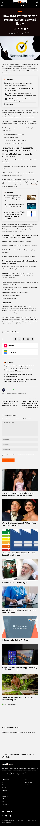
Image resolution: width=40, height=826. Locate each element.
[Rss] (10, 815)
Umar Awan (12, 33)
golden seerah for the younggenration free (20, 366)
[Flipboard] (5, 346)
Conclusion (9, 104)
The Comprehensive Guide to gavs (15, 583)
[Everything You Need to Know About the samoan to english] (20, 684)
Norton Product (15, 332)
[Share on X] (15, 28)
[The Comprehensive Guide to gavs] (20, 569)
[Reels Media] (20, 1)
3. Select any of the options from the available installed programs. (18, 100)
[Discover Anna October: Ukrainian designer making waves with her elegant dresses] (20, 480)
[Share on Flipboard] (18, 28)
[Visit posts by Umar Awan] (3, 390)
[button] (3, 2)
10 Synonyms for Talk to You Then (15, 640)
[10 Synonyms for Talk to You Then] (20, 627)
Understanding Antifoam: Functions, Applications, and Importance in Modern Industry (14, 198)
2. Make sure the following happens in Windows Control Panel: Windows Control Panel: (20, 94)
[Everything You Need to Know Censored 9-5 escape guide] (31, 206)
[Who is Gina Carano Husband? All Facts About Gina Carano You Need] (20, 510)
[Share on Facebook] (12, 28)
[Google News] (5, 352)
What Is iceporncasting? (11, 727)
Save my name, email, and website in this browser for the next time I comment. (19, 454)
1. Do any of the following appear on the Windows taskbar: (19, 89)
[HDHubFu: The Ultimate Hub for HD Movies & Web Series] (20, 742)
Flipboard (10, 346)
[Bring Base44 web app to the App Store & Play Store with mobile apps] (20, 654)
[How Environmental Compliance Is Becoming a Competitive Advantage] (20, 540)
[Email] (21, 28)
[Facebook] (3, 815)
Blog (20, 11)
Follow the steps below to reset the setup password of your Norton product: (18, 84)
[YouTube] (6, 815)
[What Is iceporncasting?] (20, 714)
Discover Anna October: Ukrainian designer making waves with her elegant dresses (18, 494)
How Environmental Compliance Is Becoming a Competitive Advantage (19, 554)
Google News (11, 352)
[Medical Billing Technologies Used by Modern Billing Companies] (20, 597)
